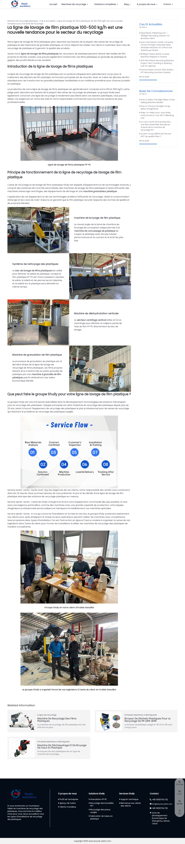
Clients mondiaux (68, 807)
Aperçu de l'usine (68, 803)
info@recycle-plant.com (162, 804)
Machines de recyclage (73, 4)
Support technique (129, 799)
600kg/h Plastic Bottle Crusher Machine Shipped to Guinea (155, 55)
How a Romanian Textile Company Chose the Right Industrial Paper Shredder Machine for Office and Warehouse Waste (157, 46)
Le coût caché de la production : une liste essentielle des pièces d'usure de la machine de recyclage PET (156, 125)
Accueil (53, 4)
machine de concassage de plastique (94, 230)
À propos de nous (146, 4)
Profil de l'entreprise (69, 799)
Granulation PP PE (98, 799)
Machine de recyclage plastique (22, 21)
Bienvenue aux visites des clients (131, 804)
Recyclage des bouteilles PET (102, 804)
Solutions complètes (105, 4)
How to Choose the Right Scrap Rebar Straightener (155, 107)
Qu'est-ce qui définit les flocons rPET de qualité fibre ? (156, 135)
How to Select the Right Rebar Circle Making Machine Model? (158, 101)
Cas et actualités (150, 24)
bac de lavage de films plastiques (33, 270)
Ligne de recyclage (47, 715)
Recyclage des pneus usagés (100, 811)
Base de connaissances (156, 91)
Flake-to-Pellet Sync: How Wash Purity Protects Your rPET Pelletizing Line (157, 115)
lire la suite (144, 76)
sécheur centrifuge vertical (91, 320)
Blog (126, 4)
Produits (129, 715)
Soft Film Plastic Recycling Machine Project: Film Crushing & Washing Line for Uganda (157, 63)
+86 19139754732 (160, 799)
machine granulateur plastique (100, 191)
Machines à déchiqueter (145, 715)
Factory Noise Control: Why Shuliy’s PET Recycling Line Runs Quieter (157, 71)
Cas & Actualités (47, 21)
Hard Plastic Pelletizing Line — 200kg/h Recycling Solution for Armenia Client (155, 36)
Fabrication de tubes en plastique (101, 817)
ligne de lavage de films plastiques (39, 53)
